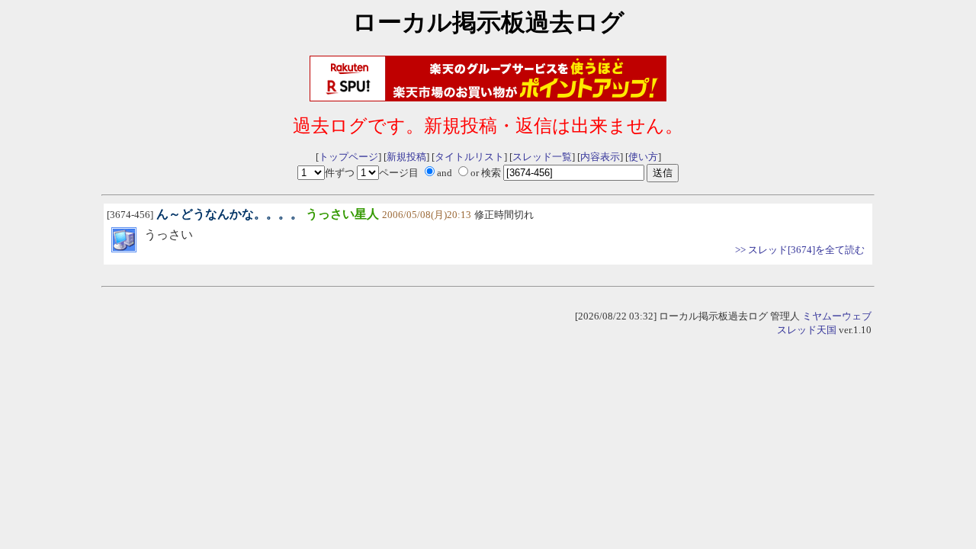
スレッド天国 (806, 330)
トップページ (348, 156)
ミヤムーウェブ (837, 316)
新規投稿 (406, 156)
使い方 (643, 156)
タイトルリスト (469, 156)
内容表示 (600, 156)
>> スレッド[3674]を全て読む (800, 249)
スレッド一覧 (542, 156)
